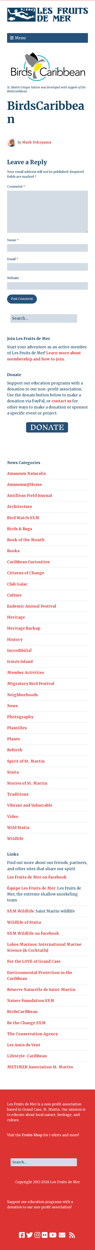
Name (13, 240)
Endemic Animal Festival (31, 606)
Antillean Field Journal (29, 495)
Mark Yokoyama (36, 142)
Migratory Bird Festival (30, 683)
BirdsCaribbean (22, 1011)
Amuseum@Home (24, 484)
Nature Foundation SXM (30, 1000)
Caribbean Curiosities (28, 562)
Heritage (16, 617)
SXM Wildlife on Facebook (33, 933)
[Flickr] (45, 1235)
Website (13, 278)
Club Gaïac (17, 584)
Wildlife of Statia (24, 922)
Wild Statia (18, 827)
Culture (14, 595)
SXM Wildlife (20, 911)
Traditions (17, 794)
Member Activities (25, 672)
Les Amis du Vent (23, 1045)
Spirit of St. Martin (26, 761)
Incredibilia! (19, 650)
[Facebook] (22, 1235)
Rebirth (14, 750)
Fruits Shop (32, 1135)
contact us (61, 401)
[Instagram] (37, 1235)
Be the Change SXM (26, 1023)
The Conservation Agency (32, 1034)
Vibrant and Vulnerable (29, 805)
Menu (20, 37)
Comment (16, 186)
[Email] (62, 1235)
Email (12, 259)
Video (12, 816)
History (15, 639)
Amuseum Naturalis (26, 473)
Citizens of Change (25, 573)
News (12, 705)
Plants (13, 739)
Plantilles (17, 728)
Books (13, 551)
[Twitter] (29, 1235)
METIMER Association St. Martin (40, 1067)
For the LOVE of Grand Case (34, 961)
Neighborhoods (22, 694)
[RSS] (72, 1235)
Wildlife (15, 838)
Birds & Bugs (19, 528)
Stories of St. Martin (27, 783)
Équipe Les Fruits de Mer (31, 888)
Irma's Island (20, 661)
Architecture (19, 506)
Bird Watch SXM (23, 517)
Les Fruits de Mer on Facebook (37, 877)
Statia (13, 772)
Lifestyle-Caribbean (27, 1056)
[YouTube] (53, 1235)
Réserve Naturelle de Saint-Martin (41, 989)
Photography (20, 717)
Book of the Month (25, 539)
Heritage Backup (23, 628)
